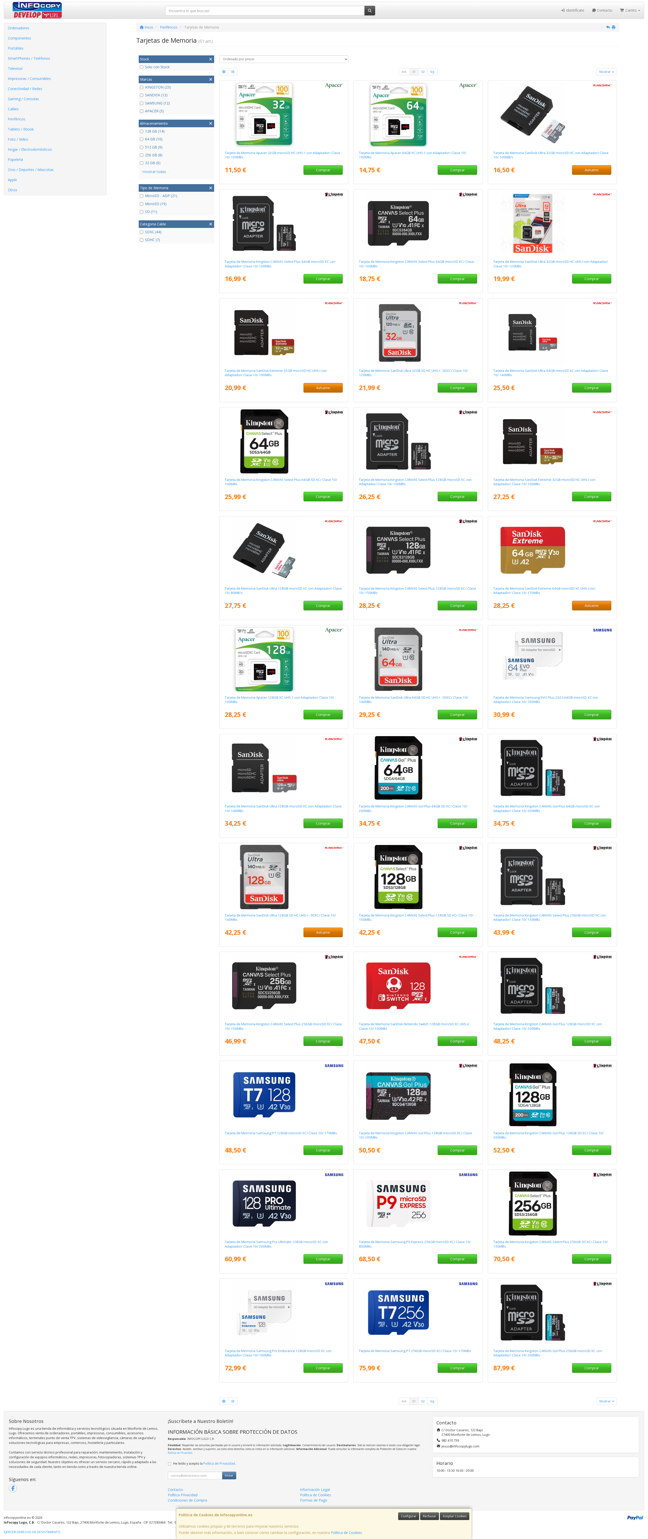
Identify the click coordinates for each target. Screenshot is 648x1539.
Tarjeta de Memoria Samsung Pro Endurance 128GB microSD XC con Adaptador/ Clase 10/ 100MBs (278, 1353)
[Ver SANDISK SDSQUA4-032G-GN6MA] (552, 223)
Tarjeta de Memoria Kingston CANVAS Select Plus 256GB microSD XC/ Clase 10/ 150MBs (283, 1026)
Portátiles (16, 48)
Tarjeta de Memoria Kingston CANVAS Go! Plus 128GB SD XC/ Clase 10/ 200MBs (548, 1135)
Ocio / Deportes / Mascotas (31, 169)
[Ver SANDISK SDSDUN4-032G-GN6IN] (417, 332)
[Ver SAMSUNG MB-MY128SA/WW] (283, 1203)
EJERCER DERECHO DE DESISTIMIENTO (32, 1532)
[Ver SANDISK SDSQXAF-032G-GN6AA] (283, 332)
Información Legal (315, 1489)
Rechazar (429, 1516)
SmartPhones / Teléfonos (29, 58)
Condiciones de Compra (187, 1500)
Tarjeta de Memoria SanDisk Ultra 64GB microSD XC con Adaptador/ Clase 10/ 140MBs (550, 372)
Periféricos (16, 119)
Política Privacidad (182, 1494)
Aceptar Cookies (455, 1516)
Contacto (604, 10)
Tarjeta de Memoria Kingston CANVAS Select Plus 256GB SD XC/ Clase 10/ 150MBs (550, 1243)
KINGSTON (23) (158, 87)
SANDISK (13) (156, 95)
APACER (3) (154, 111)
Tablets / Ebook (21, 129)
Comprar (323, 169)
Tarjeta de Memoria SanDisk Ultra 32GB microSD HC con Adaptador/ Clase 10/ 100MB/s (551, 155)
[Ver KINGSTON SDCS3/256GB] (552, 877)
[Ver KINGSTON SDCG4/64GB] (552, 768)
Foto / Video (18, 139)
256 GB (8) (154, 155)
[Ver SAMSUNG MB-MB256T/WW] (417, 1312)
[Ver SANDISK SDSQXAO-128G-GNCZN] (417, 985)
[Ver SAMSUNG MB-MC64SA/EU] (552, 659)
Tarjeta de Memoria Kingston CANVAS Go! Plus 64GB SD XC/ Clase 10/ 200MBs (413, 808)
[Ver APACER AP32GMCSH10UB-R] (283, 114)
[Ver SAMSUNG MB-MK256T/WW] (417, 1203)
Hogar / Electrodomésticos (30, 149)
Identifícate (574, 10)
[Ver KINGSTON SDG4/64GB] (417, 768)
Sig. (432, 72)
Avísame (592, 169)
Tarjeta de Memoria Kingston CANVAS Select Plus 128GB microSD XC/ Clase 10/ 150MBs (417, 590)
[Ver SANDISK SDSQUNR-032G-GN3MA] (552, 114)
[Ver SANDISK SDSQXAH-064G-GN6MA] (552, 550)
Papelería (15, 159)
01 (414, 72)
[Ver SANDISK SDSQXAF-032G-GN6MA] (552, 441)
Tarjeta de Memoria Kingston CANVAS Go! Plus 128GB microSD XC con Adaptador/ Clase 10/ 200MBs (547, 1026)
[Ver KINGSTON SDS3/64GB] (283, 441)
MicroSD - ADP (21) (161, 195)
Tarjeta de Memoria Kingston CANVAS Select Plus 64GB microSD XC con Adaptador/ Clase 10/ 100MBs (280, 263)
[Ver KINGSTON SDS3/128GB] (417, 877)
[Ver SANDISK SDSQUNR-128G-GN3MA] (283, 550)
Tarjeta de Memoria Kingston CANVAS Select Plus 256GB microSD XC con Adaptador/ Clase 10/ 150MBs (549, 917)
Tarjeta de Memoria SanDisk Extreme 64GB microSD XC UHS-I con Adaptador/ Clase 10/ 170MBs (544, 590)
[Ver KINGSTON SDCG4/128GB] (552, 985)
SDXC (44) (153, 231)
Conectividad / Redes (25, 88)
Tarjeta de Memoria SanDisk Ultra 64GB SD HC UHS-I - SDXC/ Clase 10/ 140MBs (413, 699)
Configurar (408, 1516)
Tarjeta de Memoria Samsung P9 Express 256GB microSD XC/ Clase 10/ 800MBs (415, 1243)
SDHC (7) (152, 239)
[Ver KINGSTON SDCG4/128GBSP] (417, 1094)
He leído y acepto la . (204, 1463)
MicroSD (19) (156, 203)
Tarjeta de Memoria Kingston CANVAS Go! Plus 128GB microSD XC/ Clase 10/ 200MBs (415, 1135)
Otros (12, 189)
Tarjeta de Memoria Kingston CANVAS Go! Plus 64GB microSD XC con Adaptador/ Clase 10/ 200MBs (546, 808)
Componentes (19, 38)
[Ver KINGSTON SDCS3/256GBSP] (283, 985)
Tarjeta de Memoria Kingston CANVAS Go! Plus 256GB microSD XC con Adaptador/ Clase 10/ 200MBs (547, 1353)
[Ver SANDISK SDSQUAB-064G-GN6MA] (552, 332)
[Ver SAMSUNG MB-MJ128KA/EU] (283, 1312)
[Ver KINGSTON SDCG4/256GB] (552, 1312)
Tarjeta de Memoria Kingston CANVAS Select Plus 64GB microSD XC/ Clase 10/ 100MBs (416, 263)
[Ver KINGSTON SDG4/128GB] (552, 1094)
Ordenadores (18, 28)
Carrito (631, 10)
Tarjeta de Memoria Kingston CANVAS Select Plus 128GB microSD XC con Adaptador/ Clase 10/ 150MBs (415, 481)
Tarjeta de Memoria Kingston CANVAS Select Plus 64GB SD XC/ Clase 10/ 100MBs (281, 481)
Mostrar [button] (605, 72)
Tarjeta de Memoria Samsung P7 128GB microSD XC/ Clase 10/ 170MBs (281, 1133)
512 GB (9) (154, 147)
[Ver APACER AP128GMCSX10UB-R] (283, 659)
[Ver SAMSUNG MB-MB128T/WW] (283, 1094)
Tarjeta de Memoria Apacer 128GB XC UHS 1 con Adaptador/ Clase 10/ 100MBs (279, 699)
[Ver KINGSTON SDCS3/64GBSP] (417, 223)
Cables (13, 108)
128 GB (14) (155, 131)
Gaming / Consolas (23, 98)
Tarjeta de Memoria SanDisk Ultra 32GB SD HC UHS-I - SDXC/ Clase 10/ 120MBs (413, 372)
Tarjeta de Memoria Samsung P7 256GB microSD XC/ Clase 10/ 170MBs (415, 1351)
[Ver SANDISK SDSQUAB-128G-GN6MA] (283, 768)
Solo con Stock (157, 67)
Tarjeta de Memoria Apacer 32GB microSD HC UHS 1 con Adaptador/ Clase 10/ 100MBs (282, 155)
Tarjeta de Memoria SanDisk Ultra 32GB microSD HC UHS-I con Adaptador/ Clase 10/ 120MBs (550, 263)
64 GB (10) (154, 139)
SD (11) (151, 211)
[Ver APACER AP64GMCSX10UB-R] (417, 114)
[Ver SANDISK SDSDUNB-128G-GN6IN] (283, 877)
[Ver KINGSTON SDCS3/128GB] (417, 441)
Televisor (15, 68)
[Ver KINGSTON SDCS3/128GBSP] (417, 550)
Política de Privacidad (180, 1453)
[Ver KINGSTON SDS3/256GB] (552, 1203)
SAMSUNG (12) (157, 103)
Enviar (229, 1475)
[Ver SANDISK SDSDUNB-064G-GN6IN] (417, 659)
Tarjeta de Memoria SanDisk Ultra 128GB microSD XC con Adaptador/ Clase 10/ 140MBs (283, 808)
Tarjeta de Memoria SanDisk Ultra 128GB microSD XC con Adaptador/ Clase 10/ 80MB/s (283, 590)
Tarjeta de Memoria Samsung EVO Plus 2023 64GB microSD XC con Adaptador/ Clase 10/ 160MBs (545, 699)
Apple (12, 179)
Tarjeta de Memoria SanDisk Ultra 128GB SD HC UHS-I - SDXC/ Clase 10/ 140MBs (280, 917)
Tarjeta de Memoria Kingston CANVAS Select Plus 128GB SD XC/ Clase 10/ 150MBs (416, 917)
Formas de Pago (313, 1500)
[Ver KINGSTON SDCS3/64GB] (283, 223)
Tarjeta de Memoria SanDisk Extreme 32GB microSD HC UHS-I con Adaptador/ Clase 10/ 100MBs (276, 372)
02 (423, 72)
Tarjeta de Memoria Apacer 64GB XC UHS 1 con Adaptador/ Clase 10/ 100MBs (412, 155)
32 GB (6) (152, 162)
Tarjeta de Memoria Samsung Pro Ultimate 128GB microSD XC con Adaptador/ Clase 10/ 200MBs (276, 1243)
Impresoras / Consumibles (29, 78)
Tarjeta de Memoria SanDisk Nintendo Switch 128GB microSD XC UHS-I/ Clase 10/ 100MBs (414, 1026)
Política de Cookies (346, 1532)
